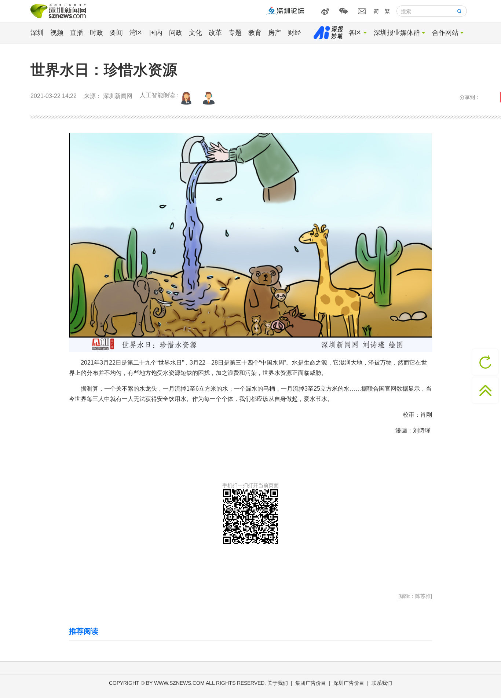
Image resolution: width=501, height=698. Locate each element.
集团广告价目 (310, 683)
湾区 (136, 32)
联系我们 (382, 683)
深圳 (37, 32)
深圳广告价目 (348, 683)
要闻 (116, 32)
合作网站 (445, 32)
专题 (235, 32)
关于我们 (277, 683)
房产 (274, 32)
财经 (294, 32)
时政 (96, 32)
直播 (76, 32)
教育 (255, 32)
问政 (175, 32)
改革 (215, 32)
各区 (355, 32)
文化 (195, 32)
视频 (56, 32)
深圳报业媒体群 (397, 32)
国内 (155, 32)
